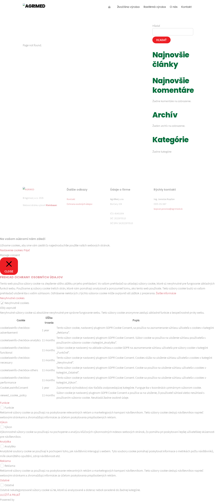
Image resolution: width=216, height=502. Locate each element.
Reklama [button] (5, 461)
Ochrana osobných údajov (79, 203)
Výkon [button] (3, 422)
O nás (174, 7)
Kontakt (186, 7)
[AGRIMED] (34, 6)
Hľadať (156, 25)
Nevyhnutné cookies (17, 303)
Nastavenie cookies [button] (11, 250)
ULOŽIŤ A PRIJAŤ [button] (10, 495)
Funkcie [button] (4, 403)
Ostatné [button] (4, 480)
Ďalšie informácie (166, 293)
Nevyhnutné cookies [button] (12, 298)
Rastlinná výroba (155, 7)
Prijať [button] (27, 250)
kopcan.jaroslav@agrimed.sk (168, 208)
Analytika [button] (5, 441)
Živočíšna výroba (128, 7)
